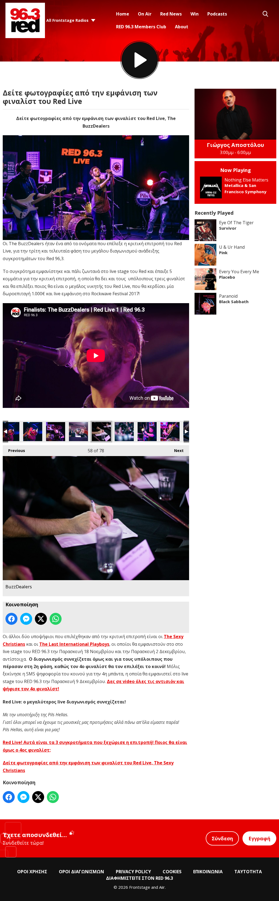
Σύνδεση (222, 838)
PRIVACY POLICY (133, 872)
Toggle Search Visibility (265, 14)
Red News (171, 14)
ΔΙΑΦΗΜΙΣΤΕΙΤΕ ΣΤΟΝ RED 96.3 (139, 878)
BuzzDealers (9, 431)
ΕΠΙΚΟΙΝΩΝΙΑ (208, 872)
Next (176, 450)
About (181, 27)
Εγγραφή (259, 838)
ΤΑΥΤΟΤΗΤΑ (248, 872)
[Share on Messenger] (26, 619)
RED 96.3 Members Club (141, 27)
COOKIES (172, 872)
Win (194, 14)
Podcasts (217, 14)
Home (122, 14)
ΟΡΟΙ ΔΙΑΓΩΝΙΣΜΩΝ (81, 872)
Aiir (162, 887)
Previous (14, 450)
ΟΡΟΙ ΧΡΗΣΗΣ (32, 872)
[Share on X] (41, 619)
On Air (144, 14)
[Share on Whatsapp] (56, 619)
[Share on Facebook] (11, 619)
